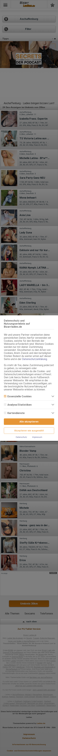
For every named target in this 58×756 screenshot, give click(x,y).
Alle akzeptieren (29, 421)
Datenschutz (21, 437)
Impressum (37, 437)
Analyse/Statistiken (19, 404)
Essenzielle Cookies (19, 396)
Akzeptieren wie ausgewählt (29, 430)
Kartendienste (16, 413)
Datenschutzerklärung (34, 359)
